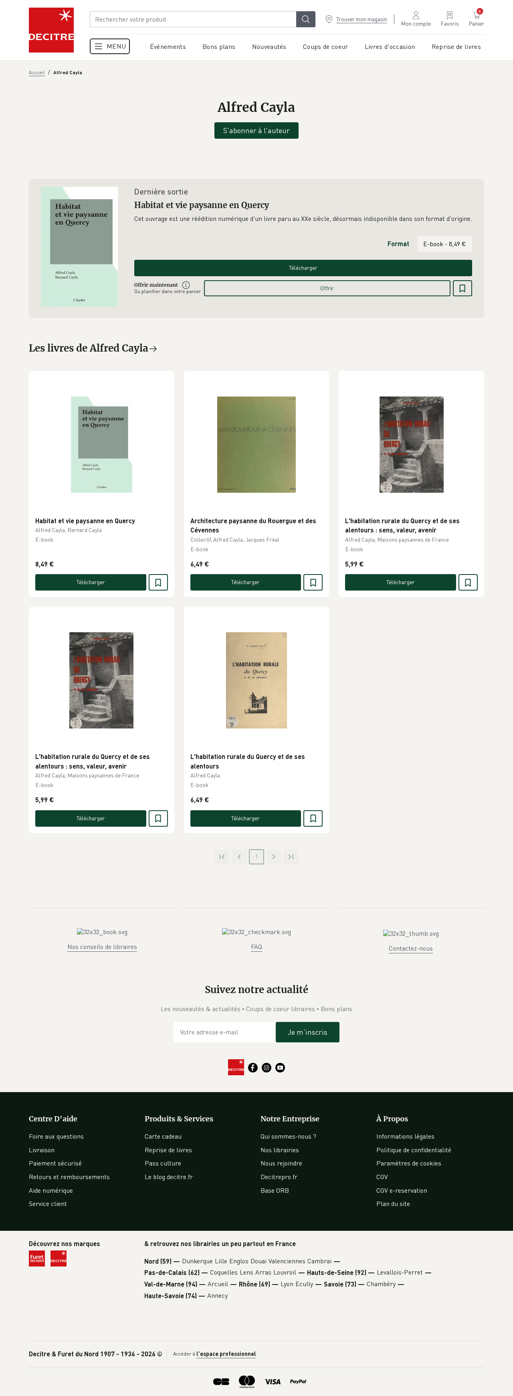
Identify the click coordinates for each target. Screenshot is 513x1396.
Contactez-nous (411, 948)
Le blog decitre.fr (169, 1177)
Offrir (327, 288)
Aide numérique (51, 1190)
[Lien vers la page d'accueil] (51, 30)
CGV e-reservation (401, 1190)
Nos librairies (280, 1150)
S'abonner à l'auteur (256, 130)
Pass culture (163, 1163)
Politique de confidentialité (413, 1150)
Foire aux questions (56, 1136)
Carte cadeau (163, 1136)
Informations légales (405, 1136)
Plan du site (393, 1204)
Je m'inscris (307, 1032)
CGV (382, 1177)
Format (398, 243)
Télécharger (303, 267)
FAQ (256, 947)
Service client (48, 1204)
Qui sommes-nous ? (288, 1136)
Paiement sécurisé (55, 1163)
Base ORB (275, 1190)
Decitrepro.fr (279, 1177)
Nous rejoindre (281, 1163)
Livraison (42, 1150)
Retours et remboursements (69, 1177)
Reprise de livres (168, 1150)
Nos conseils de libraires (102, 947)
